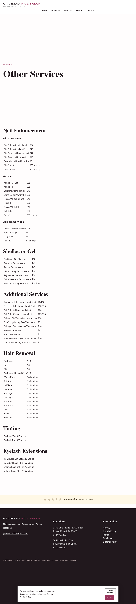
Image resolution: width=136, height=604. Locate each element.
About (79, 10)
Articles (68, 10)
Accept (109, 597)
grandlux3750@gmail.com (15, 533)
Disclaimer (108, 538)
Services (55, 10)
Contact (90, 10)
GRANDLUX (22, 4)
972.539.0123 (59, 547)
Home (44, 10)
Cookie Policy (109, 531)
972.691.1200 (59, 535)
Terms (106, 535)
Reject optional (110, 592)
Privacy (106, 528)
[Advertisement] (68, 32)
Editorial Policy (110, 542)
